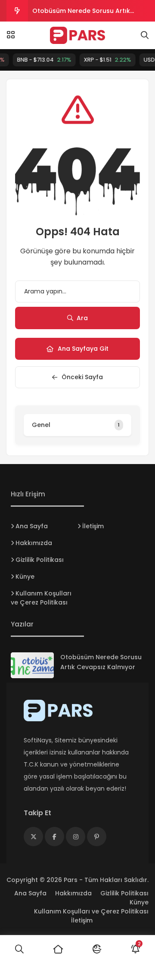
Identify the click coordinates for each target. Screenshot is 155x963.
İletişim (93, 526)
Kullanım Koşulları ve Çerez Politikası (41, 598)
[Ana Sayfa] (58, 949)
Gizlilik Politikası (40, 559)
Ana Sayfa (32, 526)
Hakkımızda (34, 543)
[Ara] (19, 949)
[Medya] (33, 836)
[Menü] (10, 35)
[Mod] (97, 949)
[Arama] (145, 35)
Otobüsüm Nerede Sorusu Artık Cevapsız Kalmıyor (81, 14)
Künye (25, 576)
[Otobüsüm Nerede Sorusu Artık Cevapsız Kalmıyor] (32, 665)
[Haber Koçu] (78, 35)
